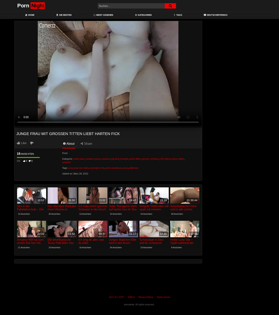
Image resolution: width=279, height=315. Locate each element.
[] (170, 6)
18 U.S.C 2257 (116, 297)
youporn (66, 162)
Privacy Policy (146, 297)
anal (70, 168)
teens (175, 159)
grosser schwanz (150, 159)
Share (87, 143)
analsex (106, 159)
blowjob (124, 159)
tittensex (134, 168)
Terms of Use (163, 297)
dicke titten (135, 159)
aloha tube (78, 159)
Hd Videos (165, 159)
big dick (115, 159)
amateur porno (93, 159)
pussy (126, 168)
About (70, 143)
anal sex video (81, 168)
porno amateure (113, 168)
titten (181, 159)
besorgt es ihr (97, 168)
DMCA (131, 297)
